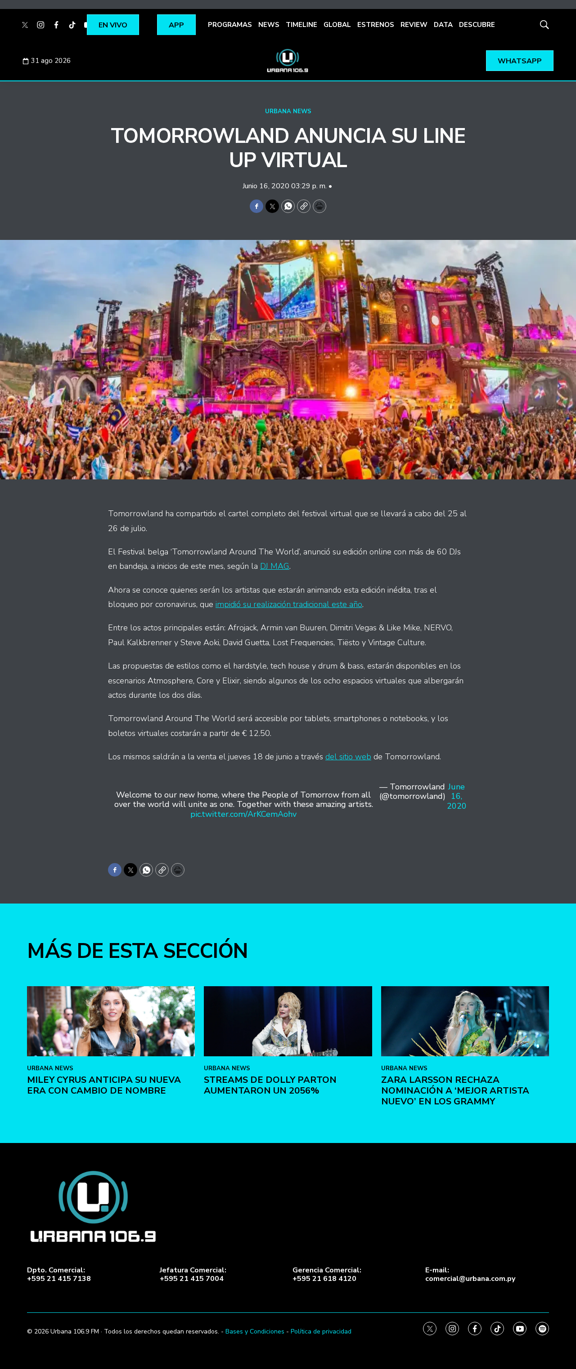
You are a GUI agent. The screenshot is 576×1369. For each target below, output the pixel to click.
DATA (443, 24)
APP (176, 25)
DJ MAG (274, 566)
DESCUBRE (477, 24)
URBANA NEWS (288, 111)
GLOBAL (337, 24)
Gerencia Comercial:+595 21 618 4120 (326, 1274)
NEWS (268, 24)
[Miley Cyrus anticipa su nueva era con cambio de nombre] (111, 1021)
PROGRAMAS (230, 24)
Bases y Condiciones (254, 1331)
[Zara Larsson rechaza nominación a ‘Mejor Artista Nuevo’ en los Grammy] (465, 1021)
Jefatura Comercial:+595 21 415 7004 (193, 1274)
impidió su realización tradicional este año (289, 604)
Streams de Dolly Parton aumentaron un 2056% (270, 1085)
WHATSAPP (520, 61)
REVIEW (414, 24)
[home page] (288, 60)
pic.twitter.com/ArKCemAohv (243, 814)
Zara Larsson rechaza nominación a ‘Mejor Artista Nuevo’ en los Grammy (455, 1091)
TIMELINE (301, 24)
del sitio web (348, 756)
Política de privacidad (321, 1331)
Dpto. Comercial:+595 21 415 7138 (59, 1274)
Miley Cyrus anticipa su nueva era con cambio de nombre (104, 1085)
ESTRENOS (375, 24)
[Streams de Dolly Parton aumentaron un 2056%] (288, 1021)
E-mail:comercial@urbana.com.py (470, 1274)
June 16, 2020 (457, 796)
